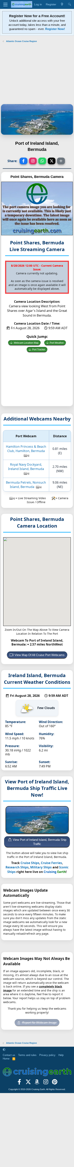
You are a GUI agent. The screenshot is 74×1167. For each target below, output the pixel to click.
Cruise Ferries (51, 863)
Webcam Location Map (26, 342)
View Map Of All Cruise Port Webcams (40, 655)
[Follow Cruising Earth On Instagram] (45, 1083)
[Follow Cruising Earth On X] (28, 1083)
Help (61, 1055)
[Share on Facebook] (23, 161)
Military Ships (41, 867)
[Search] (69, 4)
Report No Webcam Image (39, 1022)
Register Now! (55, 29)
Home (6, 1058)
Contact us (9, 1055)
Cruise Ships (30, 863)
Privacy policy (47, 1055)
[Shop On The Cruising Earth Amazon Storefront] (37, 1083)
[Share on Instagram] (33, 161)
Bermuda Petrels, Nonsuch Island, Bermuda (26, 484)
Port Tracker (38, 349)
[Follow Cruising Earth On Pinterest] (54, 1083)
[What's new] (62, 4)
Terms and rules (27, 1055)
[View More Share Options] (61, 161)
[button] (4, 1049)
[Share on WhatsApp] (42, 161)
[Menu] (5, 4)
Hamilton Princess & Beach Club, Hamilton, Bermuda (26, 448)
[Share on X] (52, 161)
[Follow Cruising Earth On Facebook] (19, 1083)
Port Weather (57, 342)
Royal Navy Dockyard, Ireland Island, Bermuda (26, 466)
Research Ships (17, 867)
